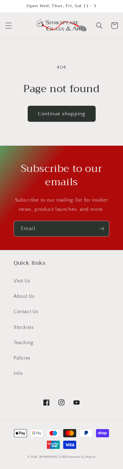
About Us (24, 296)
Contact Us (26, 311)
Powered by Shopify (82, 456)
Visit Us (22, 281)
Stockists (23, 327)
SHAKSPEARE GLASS (53, 456)
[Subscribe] (101, 229)
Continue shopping (61, 114)
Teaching (23, 343)
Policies (22, 358)
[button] (8, 25)
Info (18, 373)
